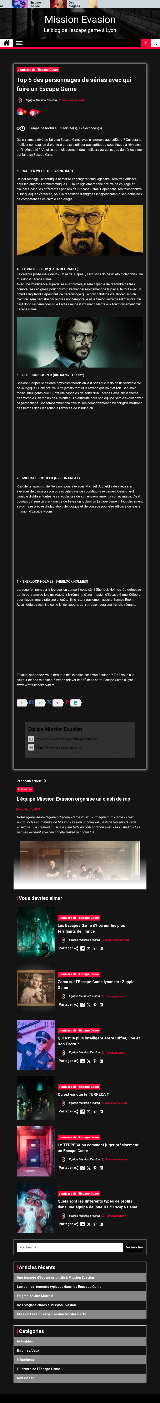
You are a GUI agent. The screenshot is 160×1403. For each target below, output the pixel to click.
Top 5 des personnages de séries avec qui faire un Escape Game (74, 84)
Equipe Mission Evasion (55, 729)
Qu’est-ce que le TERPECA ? (83, 1094)
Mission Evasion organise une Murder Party (95, 4)
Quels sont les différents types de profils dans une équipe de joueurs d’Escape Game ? (97, 1204)
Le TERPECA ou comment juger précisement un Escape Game (98, 1148)
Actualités (25, 789)
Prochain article (29, 781)
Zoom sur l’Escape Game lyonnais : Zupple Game (96, 985)
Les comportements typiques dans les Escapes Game (59, 1287)
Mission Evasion (80, 19)
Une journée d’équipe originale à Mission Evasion (55, 1278)
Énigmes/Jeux (28, 1351)
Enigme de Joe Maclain (18, 4)
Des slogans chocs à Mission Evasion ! (57, 4)
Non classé (25, 1378)
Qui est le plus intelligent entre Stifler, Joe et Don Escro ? (99, 1041)
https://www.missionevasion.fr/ (59, 747)
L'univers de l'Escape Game (38, 70)
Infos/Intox (25, 1360)
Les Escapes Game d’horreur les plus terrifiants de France (91, 928)
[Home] (6, 43)
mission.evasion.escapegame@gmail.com (67, 739)
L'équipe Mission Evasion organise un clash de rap (73, 799)
